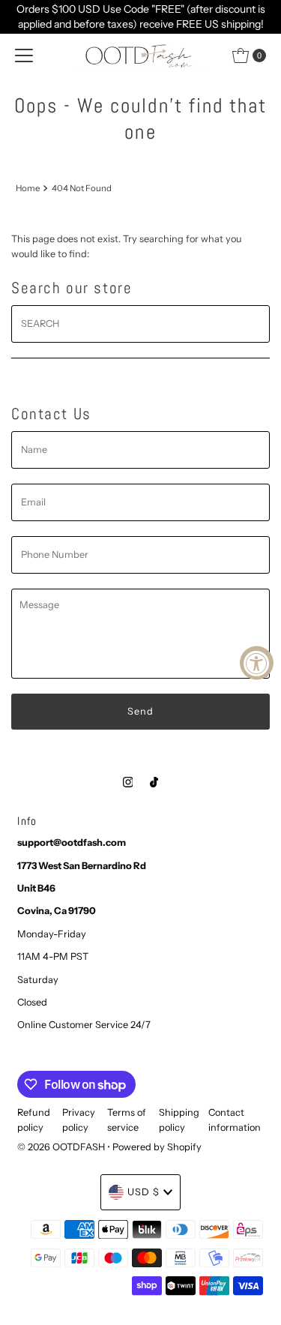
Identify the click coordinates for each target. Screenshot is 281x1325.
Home (28, 188)
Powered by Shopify (157, 1147)
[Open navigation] (24, 55)
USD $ (143, 1192)
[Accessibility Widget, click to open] (257, 662)
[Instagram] (128, 782)
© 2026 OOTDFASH (61, 1147)
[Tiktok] (154, 782)
